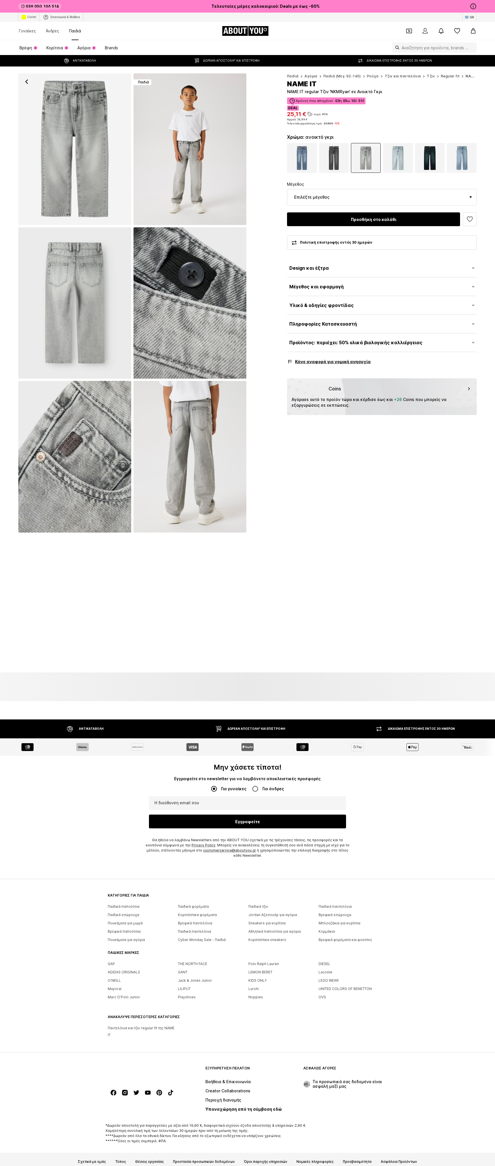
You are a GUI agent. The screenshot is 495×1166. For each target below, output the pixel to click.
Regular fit (450, 76)
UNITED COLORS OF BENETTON (345, 989)
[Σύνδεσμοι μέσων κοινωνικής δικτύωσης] (113, 1092)
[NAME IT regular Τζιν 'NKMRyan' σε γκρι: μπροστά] (74, 149)
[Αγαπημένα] (457, 31)
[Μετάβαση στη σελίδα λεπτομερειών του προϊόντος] (302, 158)
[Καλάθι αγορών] (473, 31)
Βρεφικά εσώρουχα (335, 915)
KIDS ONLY (257, 981)
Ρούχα (373, 76)
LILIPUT (184, 989)
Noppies (255, 997)
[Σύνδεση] (425, 31)
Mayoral (114, 989)
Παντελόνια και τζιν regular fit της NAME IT (141, 1031)
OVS (322, 997)
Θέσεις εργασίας (149, 1162)
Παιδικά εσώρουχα (123, 915)
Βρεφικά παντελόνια (195, 923)
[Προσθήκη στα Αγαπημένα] (470, 219)
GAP (111, 964)
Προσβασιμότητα (357, 1162)
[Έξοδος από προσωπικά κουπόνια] (409, 31)
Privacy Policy (203, 845)
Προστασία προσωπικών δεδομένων (204, 1162)
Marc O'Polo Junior (124, 997)
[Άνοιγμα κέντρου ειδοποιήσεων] (441, 31)
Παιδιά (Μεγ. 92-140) (342, 76)
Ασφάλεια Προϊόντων (399, 1162)
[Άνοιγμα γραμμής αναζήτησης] (395, 47)
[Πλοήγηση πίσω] (26, 81)
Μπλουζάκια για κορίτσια (339, 923)
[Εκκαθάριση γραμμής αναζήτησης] (472, 47)
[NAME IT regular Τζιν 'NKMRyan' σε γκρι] (74, 303)
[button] (382, 197)
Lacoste (325, 972)
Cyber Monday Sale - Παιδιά (202, 940)
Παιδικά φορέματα (193, 907)
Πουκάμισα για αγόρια (126, 940)
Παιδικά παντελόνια (335, 907)
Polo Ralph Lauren (263, 964)
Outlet (31, 17)
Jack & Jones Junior (195, 981)
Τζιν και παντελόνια (403, 76)
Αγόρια (311, 76)
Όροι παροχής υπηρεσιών (265, 1162)
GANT (182, 972)
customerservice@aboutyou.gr (229, 850)
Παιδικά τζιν (258, 907)
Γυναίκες (27, 30)
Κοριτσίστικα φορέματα (197, 915)
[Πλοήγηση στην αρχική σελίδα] (139, 1071)
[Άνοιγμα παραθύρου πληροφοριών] (473, 6)
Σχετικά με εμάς (92, 1162)
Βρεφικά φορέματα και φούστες (345, 940)
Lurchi (253, 989)
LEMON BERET (260, 972)
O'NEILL (114, 981)
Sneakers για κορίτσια (267, 923)
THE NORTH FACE (192, 964)
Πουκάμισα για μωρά (125, 923)
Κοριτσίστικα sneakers (267, 940)
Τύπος (120, 1162)
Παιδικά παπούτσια (124, 907)
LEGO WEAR (329, 981)
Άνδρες (52, 30)
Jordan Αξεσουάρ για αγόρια (272, 915)
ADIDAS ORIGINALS (124, 972)
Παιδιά (75, 30)
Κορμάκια (327, 932)
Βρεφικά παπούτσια (124, 932)
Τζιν (431, 76)
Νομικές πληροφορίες (315, 1162)
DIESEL (324, 964)
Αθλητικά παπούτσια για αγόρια (274, 932)
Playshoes (187, 997)
